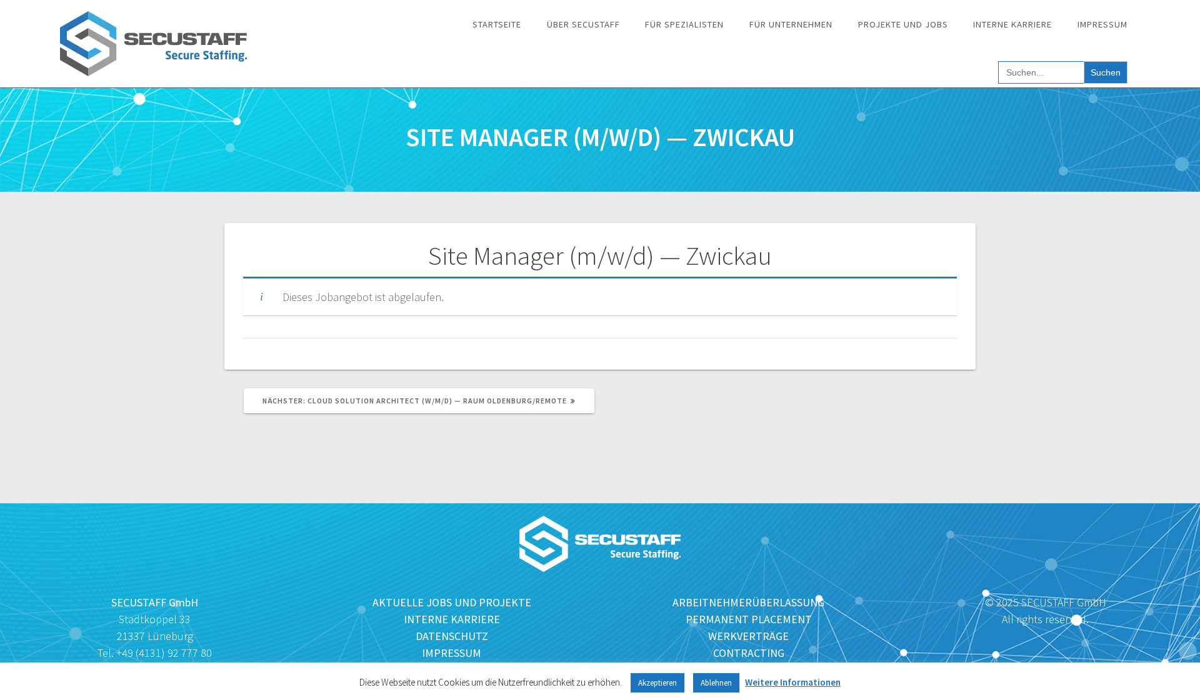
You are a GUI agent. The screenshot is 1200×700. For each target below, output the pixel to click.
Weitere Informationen (793, 682)
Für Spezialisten (684, 24)
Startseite (496, 24)
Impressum (1103, 24)
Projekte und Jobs (903, 24)
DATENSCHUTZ (452, 636)
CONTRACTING (748, 653)
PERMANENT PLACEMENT (749, 619)
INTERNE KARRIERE (452, 619)
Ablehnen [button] (716, 683)
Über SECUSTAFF (583, 24)
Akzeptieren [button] (657, 683)
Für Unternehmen (790, 24)
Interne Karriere (1012, 24)
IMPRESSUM (451, 653)
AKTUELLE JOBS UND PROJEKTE (451, 602)
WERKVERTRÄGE (748, 636)
